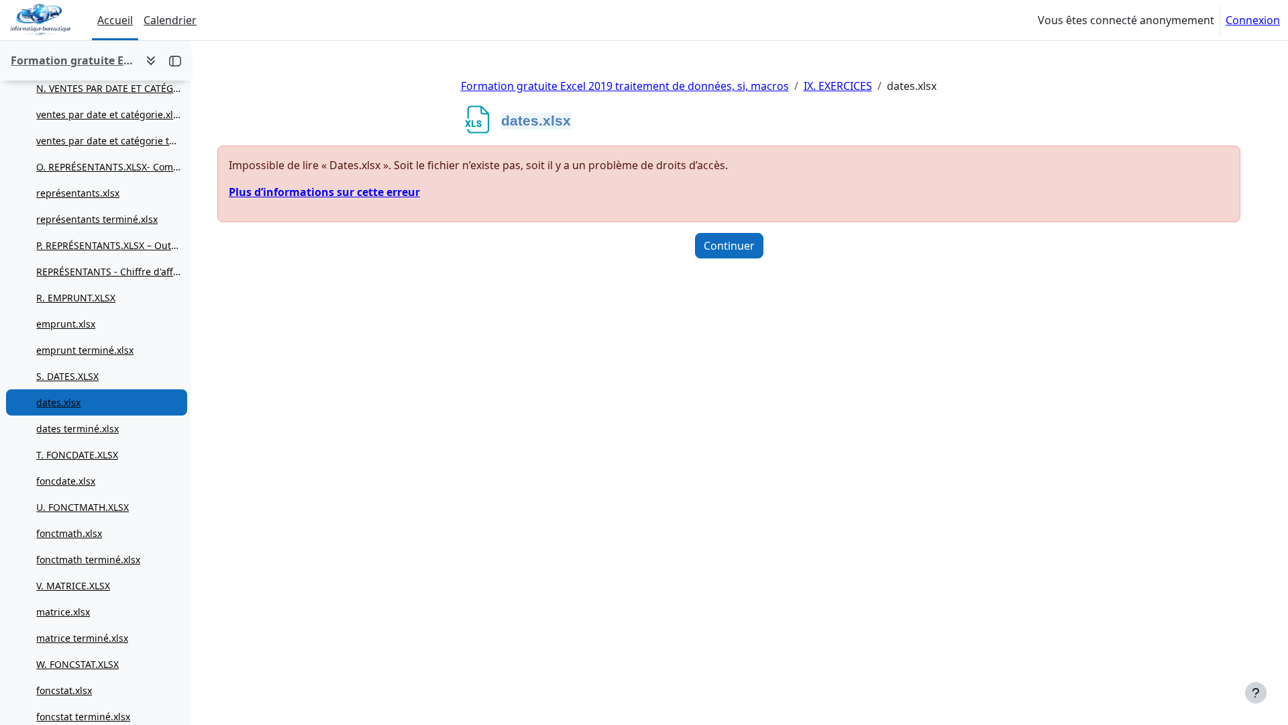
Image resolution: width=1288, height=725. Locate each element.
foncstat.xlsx (64, 690)
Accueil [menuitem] (115, 20)
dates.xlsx (58, 402)
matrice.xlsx (63, 612)
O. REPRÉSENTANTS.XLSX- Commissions (108, 166)
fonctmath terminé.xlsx (88, 559)
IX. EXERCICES (838, 86)
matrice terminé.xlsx (82, 638)
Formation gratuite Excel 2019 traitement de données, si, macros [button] (73, 60)
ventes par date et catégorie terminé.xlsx (108, 140)
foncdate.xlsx (65, 481)
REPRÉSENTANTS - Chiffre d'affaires (108, 271)
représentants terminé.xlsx (97, 219)
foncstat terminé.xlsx (83, 716)
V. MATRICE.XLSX (73, 585)
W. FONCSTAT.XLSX (77, 664)
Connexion (1253, 20)
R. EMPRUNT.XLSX (75, 297)
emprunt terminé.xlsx (84, 350)
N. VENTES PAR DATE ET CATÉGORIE (108, 88)
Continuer (729, 245)
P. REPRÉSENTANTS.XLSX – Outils (108, 245)
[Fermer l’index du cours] (175, 60)
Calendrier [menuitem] (170, 20)
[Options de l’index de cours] (151, 60)
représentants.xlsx (77, 193)
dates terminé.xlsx (77, 428)
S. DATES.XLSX (67, 376)
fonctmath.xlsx (69, 533)
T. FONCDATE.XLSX (77, 454)
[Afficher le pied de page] (1256, 693)
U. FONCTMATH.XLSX (82, 507)
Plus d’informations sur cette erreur (324, 192)
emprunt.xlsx (65, 324)
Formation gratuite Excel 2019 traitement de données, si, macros (625, 86)
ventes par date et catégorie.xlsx (108, 114)
